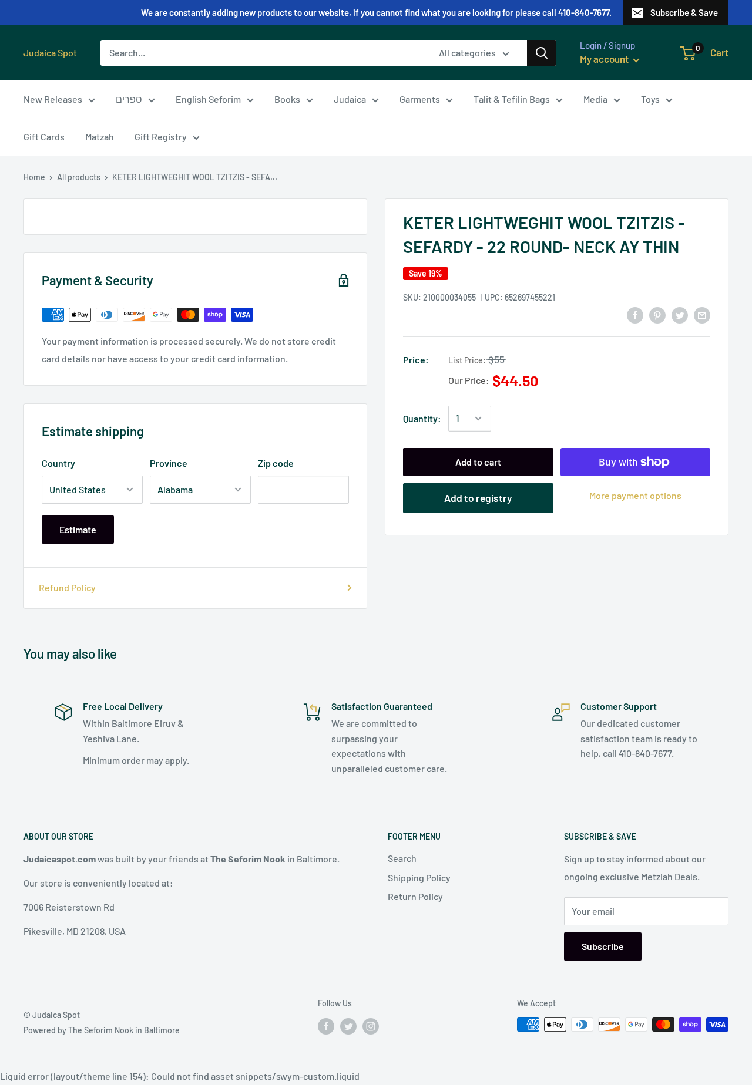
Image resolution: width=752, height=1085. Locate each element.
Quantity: (422, 418)
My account (605, 59)
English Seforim (208, 99)
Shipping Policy (419, 877)
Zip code (276, 463)
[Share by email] (702, 314)
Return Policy (415, 896)
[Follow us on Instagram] (370, 1025)
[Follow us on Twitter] (348, 1025)
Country (58, 463)
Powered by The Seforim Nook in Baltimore (102, 1030)
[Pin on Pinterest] (657, 314)
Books (287, 99)
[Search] (541, 53)
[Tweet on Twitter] (680, 314)
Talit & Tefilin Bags (512, 99)
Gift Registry (161, 136)
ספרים (129, 99)
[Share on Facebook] (635, 314)
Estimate (77, 529)
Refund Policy (67, 587)
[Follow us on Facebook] (326, 1025)
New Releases (53, 99)
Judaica (350, 99)
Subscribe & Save (684, 12)
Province (168, 463)
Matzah (99, 136)
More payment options (635, 495)
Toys (650, 99)
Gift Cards (44, 136)
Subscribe (603, 946)
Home (34, 177)
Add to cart (478, 461)
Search (402, 858)
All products (78, 177)
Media (595, 99)
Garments (420, 99)
